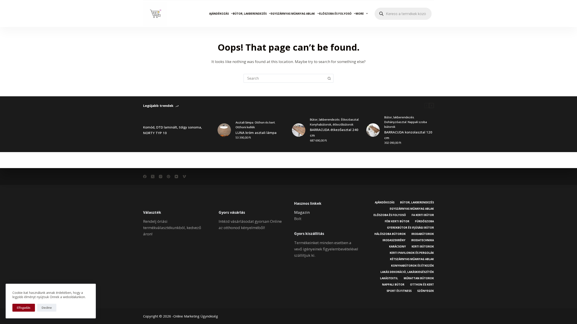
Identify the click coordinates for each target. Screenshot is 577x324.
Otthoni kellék (245, 127)
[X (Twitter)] (152, 176)
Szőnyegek (425, 291)
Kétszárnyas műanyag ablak (412, 259)
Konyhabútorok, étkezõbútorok (331, 124)
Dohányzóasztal (395, 122)
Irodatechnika (422, 240)
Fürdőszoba (424, 221)
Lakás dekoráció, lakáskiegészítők (407, 272)
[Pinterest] (168, 176)
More (360, 14)
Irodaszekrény (393, 240)
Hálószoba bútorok (390, 234)
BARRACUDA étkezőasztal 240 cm (334, 132)
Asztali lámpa (244, 122)
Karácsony (397, 246)
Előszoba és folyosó (335, 14)
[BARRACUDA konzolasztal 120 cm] (373, 130)
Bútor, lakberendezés (250, 14)
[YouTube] (176, 176)
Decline (47, 308)
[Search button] (329, 78)
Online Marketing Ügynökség (195, 316)
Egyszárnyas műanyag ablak (293, 14)
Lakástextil (389, 278)
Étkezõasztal (350, 119)
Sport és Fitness (399, 291)
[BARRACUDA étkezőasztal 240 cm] (298, 130)
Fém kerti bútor (397, 221)
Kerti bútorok (423, 246)
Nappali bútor (393, 284)
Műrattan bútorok (419, 278)
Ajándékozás (219, 14)
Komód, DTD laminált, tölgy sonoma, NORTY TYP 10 (172, 130)
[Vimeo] (184, 176)
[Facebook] (145, 176)
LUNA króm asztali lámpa (256, 132)
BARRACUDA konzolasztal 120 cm (408, 135)
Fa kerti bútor (423, 215)
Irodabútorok (422, 234)
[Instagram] (160, 176)
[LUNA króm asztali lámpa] (224, 130)
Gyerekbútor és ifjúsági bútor (410, 228)
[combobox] (284, 78)
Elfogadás (23, 308)
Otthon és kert (265, 122)
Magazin (302, 212)
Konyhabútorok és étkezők (412, 266)
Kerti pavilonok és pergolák (412, 253)
